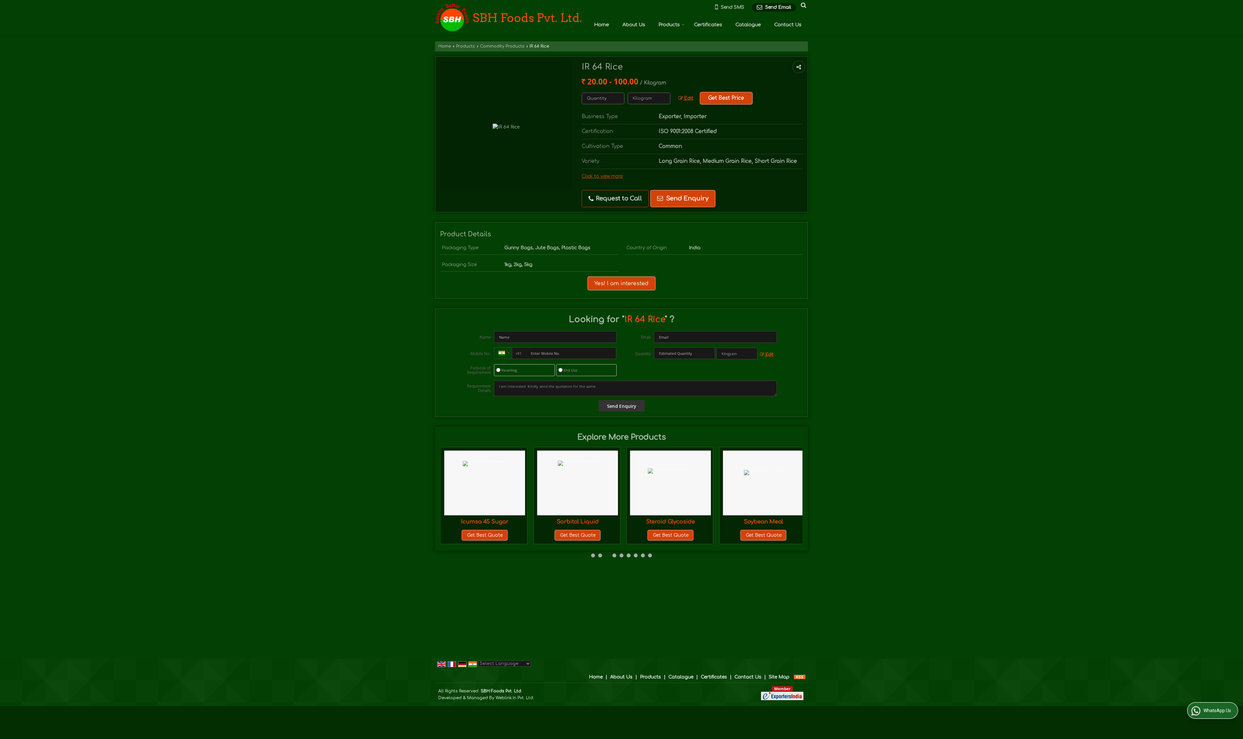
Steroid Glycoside (601, 522)
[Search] (803, 5)
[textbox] (649, 98)
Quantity (643, 353)
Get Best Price (726, 98)
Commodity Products (502, 46)
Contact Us (787, 25)
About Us (633, 25)
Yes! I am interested (621, 283)
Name (485, 337)
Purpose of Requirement (479, 370)
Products (669, 25)
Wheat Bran (787, 522)
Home (601, 25)
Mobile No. (481, 353)
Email (646, 337)
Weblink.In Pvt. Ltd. (515, 698)
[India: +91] (503, 353)
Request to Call (618, 198)
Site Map (779, 677)
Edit (688, 98)
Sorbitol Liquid (508, 522)
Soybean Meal (693, 522)
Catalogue (748, 25)
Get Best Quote (508, 535)
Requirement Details (479, 388)
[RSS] (800, 677)
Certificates (708, 25)
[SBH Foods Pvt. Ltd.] (508, 17)
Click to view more (602, 176)
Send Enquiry (687, 198)
